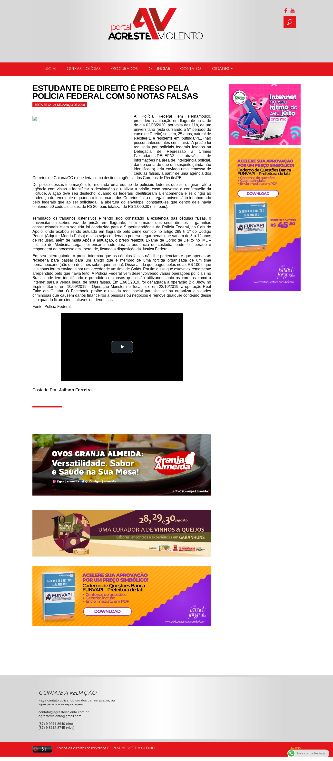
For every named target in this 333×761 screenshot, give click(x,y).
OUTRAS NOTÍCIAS (84, 68)
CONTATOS (190, 68)
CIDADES (220, 68)
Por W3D (296, 748)
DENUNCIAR (158, 68)
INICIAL (50, 68)
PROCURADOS (124, 68)
